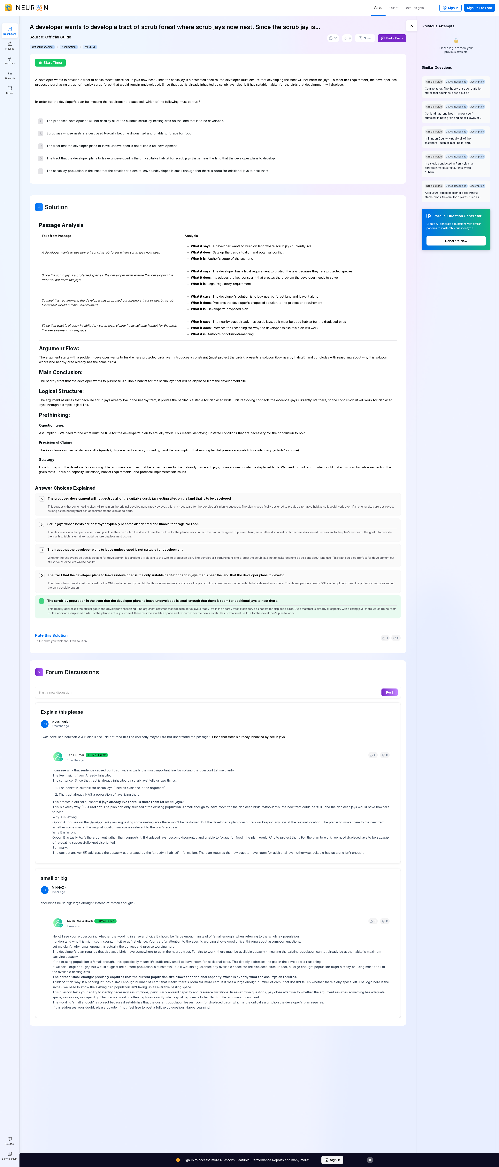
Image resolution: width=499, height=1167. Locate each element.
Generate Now (456, 241)
